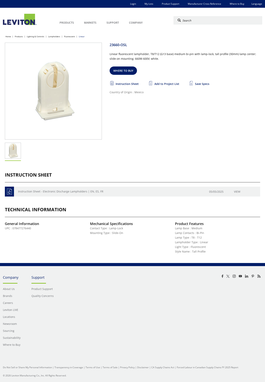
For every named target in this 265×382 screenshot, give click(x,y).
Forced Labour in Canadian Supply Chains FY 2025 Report (207, 367)
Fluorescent (69, 36)
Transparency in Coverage (69, 367)
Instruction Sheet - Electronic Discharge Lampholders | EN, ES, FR (60, 191)
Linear (82, 36)
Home (8, 36)
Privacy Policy (127, 367)
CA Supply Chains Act (162, 367)
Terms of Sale (110, 367)
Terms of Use (93, 367)
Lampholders (54, 36)
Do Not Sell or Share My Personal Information (27, 367)
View (237, 191)
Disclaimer (143, 367)
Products (19, 36)
